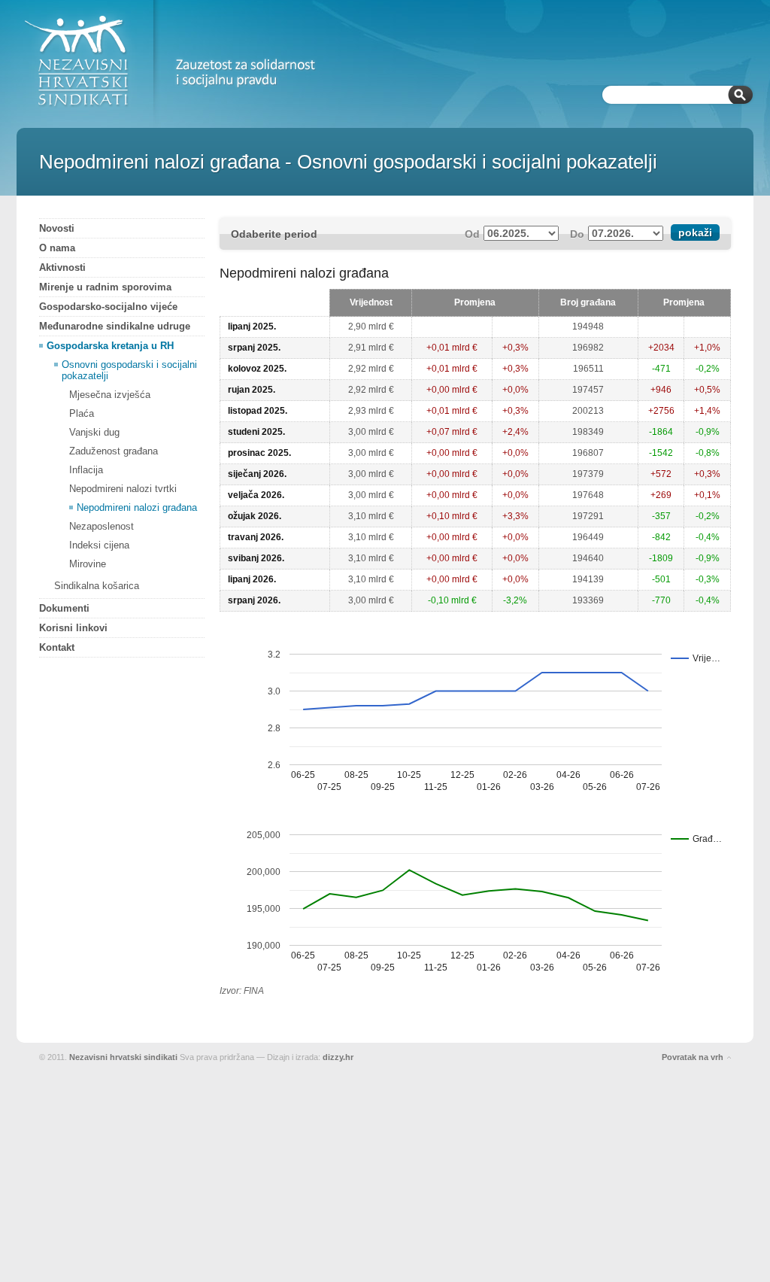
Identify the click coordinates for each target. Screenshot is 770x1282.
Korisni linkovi (73, 627)
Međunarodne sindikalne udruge (114, 326)
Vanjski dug (94, 432)
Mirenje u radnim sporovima (105, 287)
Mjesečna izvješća (109, 394)
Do (577, 234)
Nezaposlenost (101, 526)
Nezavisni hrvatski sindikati (123, 1057)
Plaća (81, 413)
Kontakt (56, 647)
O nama (57, 248)
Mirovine (87, 564)
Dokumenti (64, 608)
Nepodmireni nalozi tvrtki (123, 488)
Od (472, 234)
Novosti (56, 228)
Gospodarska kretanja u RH (110, 345)
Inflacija (86, 469)
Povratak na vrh (692, 1057)
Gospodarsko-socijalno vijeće (108, 306)
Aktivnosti (62, 267)
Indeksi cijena (99, 545)
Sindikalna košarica (96, 585)
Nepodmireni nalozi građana (137, 507)
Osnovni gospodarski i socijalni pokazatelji (129, 370)
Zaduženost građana (113, 451)
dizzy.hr (338, 1057)
